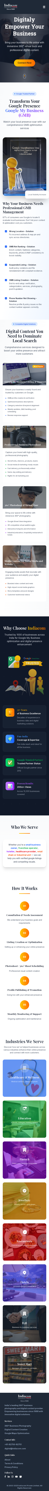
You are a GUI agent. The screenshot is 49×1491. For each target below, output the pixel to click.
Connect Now (24, 63)
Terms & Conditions (14, 1463)
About (7, 1460)
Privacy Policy (11, 1467)
